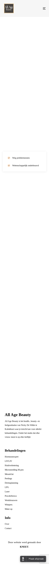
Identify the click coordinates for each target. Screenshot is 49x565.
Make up (8, 509)
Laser (7, 491)
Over (7, 524)
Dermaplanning (11, 483)
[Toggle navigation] (39, 8)
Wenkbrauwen (11, 500)
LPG (7, 487)
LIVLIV (8, 461)
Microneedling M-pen (14, 470)
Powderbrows (11, 496)
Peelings (8, 478)
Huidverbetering (12, 465)
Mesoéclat (9, 474)
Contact (8, 528)
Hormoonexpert (11, 457)
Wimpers (8, 504)
